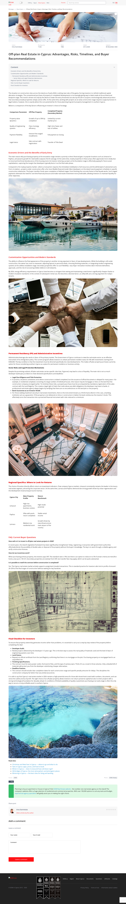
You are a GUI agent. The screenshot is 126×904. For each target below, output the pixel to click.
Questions (99, 879)
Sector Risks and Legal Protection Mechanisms (28, 78)
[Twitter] (105, 803)
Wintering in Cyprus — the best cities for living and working (32, 773)
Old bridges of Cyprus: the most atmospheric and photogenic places (36, 771)
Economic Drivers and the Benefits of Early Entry (26, 71)
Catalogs (114, 879)
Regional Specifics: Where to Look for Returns (25, 80)
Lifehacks (107, 879)
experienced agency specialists (25, 793)
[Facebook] (98, 803)
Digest (35, 3)
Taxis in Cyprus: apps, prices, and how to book (28, 767)
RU (114, 3)
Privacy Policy (85, 888)
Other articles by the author (25, 813)
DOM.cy (30, 3)
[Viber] (90, 803)
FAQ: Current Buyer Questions (20, 83)
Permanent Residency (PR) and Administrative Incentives (29, 76)
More (48, 2)
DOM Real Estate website (62, 789)
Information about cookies (109, 888)
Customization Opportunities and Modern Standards (27, 73)
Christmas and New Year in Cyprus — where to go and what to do (35, 764)
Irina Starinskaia (17, 47)
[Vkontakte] (109, 803)
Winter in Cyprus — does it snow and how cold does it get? (32, 769)
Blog (12, 781)
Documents (90, 879)
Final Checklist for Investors (19, 85)
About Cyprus (41, 3)
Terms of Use (95, 888)
